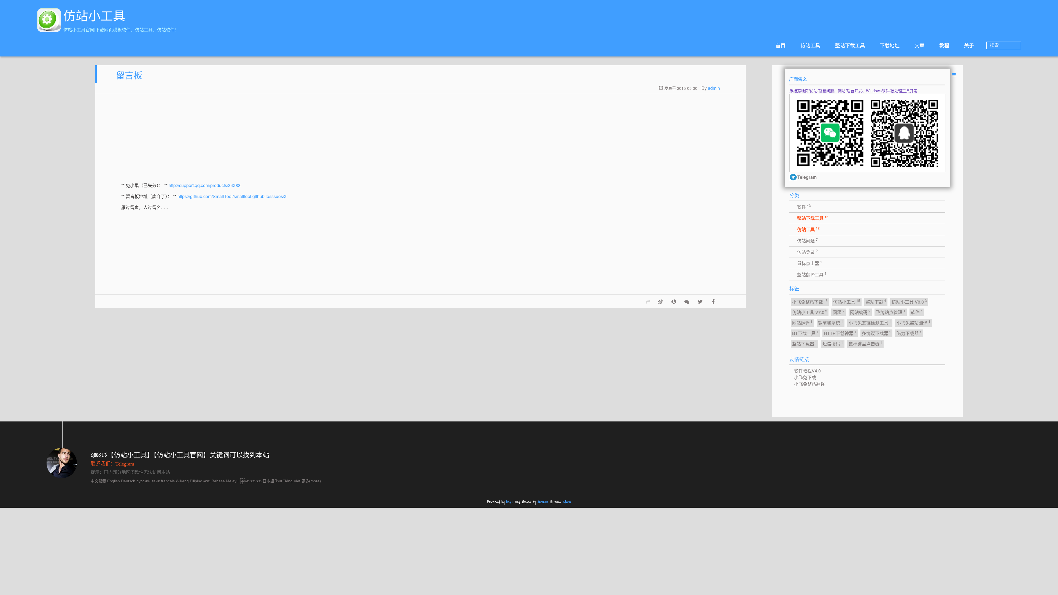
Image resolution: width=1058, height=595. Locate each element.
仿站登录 (807, 251)
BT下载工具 (805, 332)
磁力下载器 (909, 332)
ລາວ (206, 481)
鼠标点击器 (809, 262)
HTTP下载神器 (840, 332)
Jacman (543, 502)
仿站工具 (810, 45)
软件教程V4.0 (807, 370)
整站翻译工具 (812, 274)
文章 (919, 45)
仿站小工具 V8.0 (909, 301)
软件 (804, 206)
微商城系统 (830, 322)
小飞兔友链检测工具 (870, 322)
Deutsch (128, 481)
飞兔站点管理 (890, 312)
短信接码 (832, 343)
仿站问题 (807, 240)
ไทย (278, 481)
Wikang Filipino (189, 481)
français (168, 481)
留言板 (129, 74)
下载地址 (890, 45)
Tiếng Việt (291, 481)
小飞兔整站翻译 (913, 322)
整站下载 (876, 301)
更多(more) (311, 481)
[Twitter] (700, 301)
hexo (509, 502)
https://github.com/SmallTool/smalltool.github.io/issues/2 (232, 196)
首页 (781, 45)
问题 (838, 312)
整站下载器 (804, 343)
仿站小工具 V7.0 (809, 312)
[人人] (673, 301)
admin (714, 88)
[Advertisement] (286, 141)
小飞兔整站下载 (810, 301)
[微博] (660, 301)
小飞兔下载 (805, 377)
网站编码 (860, 312)
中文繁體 (98, 481)
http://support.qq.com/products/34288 (205, 185)
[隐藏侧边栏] (954, 74)
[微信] (686, 301)
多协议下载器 (876, 332)
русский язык (148, 481)
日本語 (268, 481)
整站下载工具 (850, 45)
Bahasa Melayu (225, 481)
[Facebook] (713, 301)
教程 (944, 45)
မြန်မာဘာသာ (250, 481)
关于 (969, 45)
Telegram (124, 464)
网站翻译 (802, 322)
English (113, 481)
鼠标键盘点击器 (865, 343)
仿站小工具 (846, 301)
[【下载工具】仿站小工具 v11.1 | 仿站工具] (49, 21)
